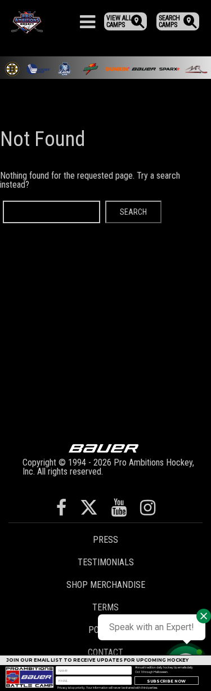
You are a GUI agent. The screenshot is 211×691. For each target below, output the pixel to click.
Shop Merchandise (105, 584)
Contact (105, 652)
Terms (105, 607)
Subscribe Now (166, 681)
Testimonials (106, 562)
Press (105, 539)
